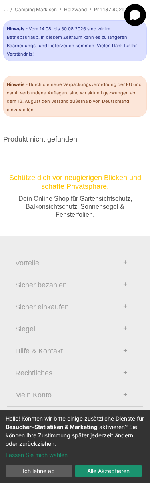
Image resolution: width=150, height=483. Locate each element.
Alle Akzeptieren (108, 470)
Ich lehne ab (39, 470)
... (6, 9)
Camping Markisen (36, 9)
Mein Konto (33, 395)
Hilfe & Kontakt (39, 351)
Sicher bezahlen (41, 285)
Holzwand (75, 9)
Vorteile (27, 263)
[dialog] (75, 446)
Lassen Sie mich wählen (37, 454)
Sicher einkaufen (42, 307)
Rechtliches (33, 373)
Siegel (25, 329)
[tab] (75, 263)
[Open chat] (135, 15)
